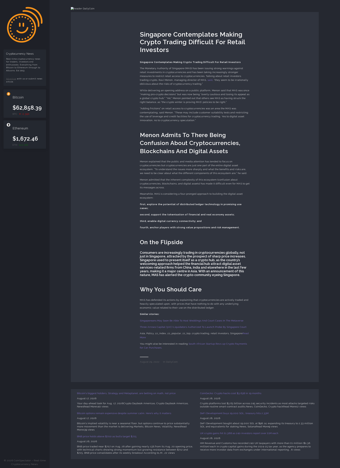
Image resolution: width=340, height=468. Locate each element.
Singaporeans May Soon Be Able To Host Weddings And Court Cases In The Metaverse (191, 320)
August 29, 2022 (150, 362)
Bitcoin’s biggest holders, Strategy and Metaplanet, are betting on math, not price (126, 393)
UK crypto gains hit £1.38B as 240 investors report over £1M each (239, 433)
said (210, 80)
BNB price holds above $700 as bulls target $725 (107, 436)
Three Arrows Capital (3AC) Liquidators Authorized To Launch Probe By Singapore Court (193, 327)
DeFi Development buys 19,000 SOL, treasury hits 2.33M (234, 413)
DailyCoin (172, 362)
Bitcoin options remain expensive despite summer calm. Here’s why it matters (124, 413)
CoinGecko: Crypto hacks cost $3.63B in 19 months (230, 393)
